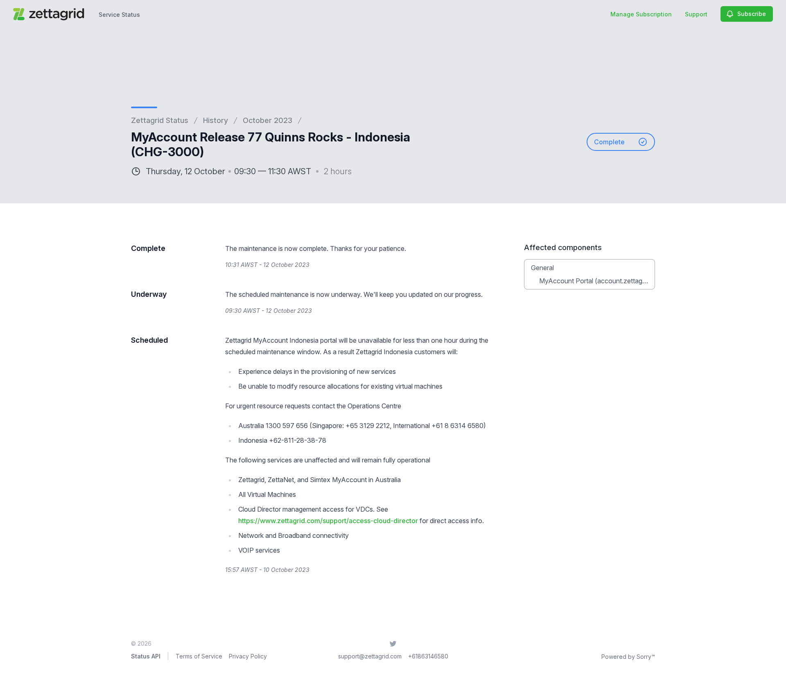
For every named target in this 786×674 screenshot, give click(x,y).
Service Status (119, 14)
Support (696, 14)
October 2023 (267, 120)
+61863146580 (428, 656)
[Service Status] (50, 14)
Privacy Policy (248, 656)
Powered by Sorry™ (628, 656)
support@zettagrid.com (370, 656)
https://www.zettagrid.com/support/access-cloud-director (328, 521)
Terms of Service (199, 656)
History (215, 120)
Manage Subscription (641, 14)
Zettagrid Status (159, 120)
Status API (145, 656)
